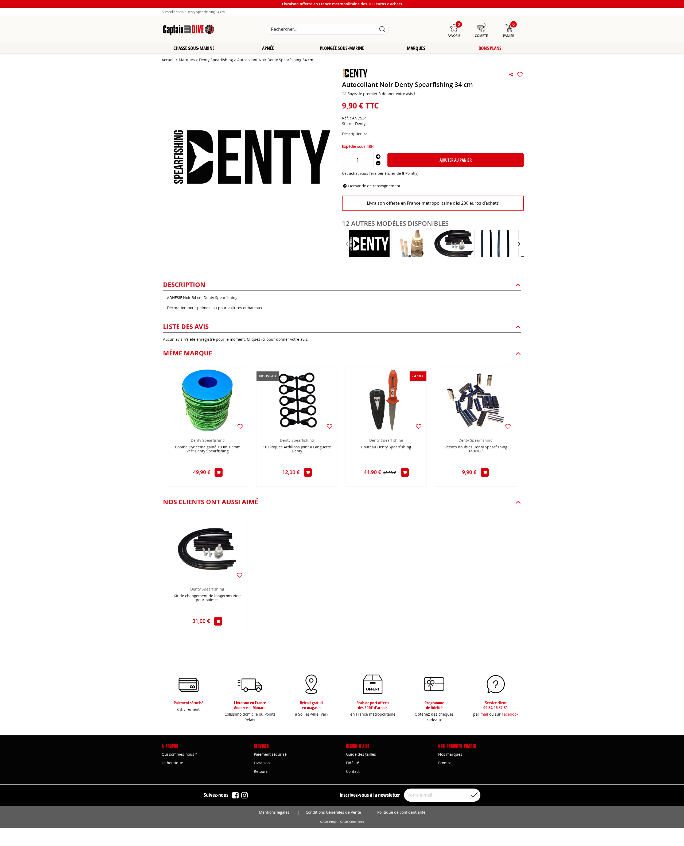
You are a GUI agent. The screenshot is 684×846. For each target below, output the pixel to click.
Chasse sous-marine (194, 48)
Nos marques (450, 754)
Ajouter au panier (456, 160)
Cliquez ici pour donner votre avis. (277, 339)
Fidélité (352, 762)
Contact (353, 771)
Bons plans (490, 48)
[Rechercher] (382, 29)
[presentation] (347, 243)
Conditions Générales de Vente (333, 812)
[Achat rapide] (219, 472)
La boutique (172, 762)
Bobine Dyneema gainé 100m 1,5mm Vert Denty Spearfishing (207, 449)
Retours (261, 771)
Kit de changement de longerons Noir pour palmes (207, 598)
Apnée (268, 48)
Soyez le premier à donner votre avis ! (381, 93)
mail (484, 714)
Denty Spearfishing (208, 440)
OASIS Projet (328, 822)
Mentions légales (274, 812)
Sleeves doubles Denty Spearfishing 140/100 (475, 449)
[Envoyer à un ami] (511, 74)
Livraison (262, 762)
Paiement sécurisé (270, 754)
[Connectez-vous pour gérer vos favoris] (520, 74)
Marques (416, 48)
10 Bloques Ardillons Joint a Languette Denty (297, 449)
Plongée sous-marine (342, 48)
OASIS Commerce (352, 822)
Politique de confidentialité (401, 812)
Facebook (510, 714)
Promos (445, 762)
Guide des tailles (361, 754)
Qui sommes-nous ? (179, 754)
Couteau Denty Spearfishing (386, 447)
